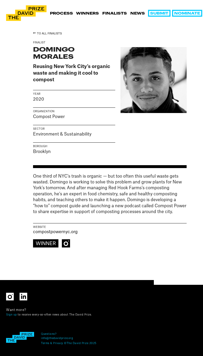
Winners (87, 13)
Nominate (187, 13)
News (137, 13)
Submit (159, 13)
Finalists (114, 13)
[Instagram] (66, 243)
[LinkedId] (26, 296)
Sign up (11, 314)
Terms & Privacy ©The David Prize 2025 (68, 343)
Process (61, 13)
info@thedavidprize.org (57, 338)
